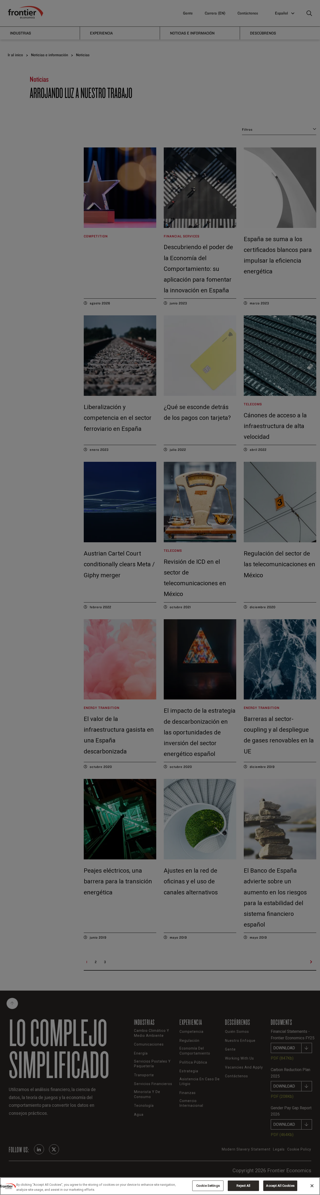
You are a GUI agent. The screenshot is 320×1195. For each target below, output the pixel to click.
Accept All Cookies (280, 1186)
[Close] (312, 1185)
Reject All (243, 1186)
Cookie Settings (208, 1186)
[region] (160, 1186)
